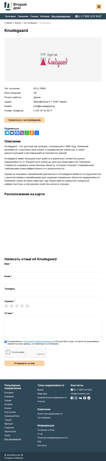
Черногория (10, 431)
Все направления (61, 16)
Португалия (10, 412)
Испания (44, 16)
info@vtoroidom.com (80, 393)
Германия (23, 16)
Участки (41, 401)
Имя (6, 263)
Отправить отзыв (24, 363)
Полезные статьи (46, 430)
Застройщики (44, 417)
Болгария (11, 16)
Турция (7, 420)
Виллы (40, 390)
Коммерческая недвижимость (52, 397)
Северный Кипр (11, 416)
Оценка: (9, 301)
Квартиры (42, 393)
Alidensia (19, 458)
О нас (40, 434)
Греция (34, 16)
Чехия (7, 435)
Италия (7, 408)
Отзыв (8, 313)
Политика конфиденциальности (53, 437)
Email (7, 276)
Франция (8, 423)
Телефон (9, 288)
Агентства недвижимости (50, 414)
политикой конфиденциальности (39, 341)
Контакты (42, 445)
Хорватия (9, 427)
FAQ (39, 441)
